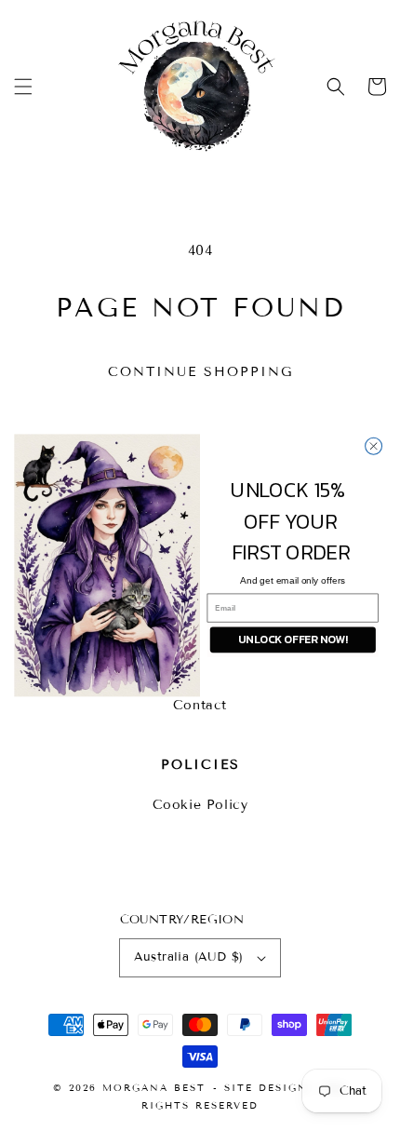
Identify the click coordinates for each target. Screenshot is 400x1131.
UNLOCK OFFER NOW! (292, 639)
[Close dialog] (374, 446)
